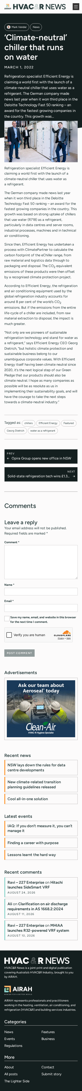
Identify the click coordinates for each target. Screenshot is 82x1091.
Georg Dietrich (15, 430)
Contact (47, 1067)
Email (9, 601)
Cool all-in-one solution (28, 799)
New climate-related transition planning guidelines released (34, 784)
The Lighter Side (16, 1081)
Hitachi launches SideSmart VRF (35, 885)
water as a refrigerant (42, 430)
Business (48, 1039)
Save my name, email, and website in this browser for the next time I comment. (43, 620)
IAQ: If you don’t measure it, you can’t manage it (40, 828)
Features (48, 1032)
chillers (28, 423)
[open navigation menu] (76, 6)
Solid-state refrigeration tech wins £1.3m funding (39, 476)
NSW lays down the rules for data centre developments (36, 767)
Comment (11, 542)
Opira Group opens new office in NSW (41, 458)
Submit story (51, 1074)
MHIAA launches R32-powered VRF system (38, 928)
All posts (11, 1074)
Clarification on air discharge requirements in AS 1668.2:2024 (38, 906)
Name (9, 584)
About (9, 1067)
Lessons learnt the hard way (32, 854)
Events (9, 1039)
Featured (69, 423)
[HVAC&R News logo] (35, 6)
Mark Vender (19, 27)
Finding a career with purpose (33, 842)
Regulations (13, 1046)
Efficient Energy (48, 423)
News (36, 27)
